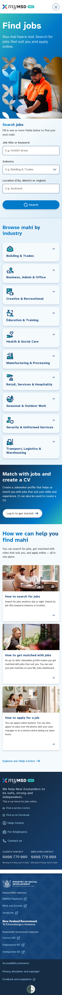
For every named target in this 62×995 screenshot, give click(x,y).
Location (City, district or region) (24, 180)
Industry (8, 161)
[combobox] (31, 188)
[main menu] (55, 6)
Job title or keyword (16, 142)
